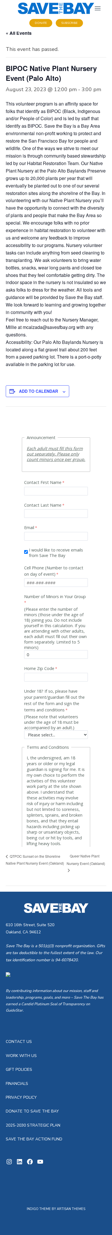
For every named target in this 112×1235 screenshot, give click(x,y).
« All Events (19, 33)
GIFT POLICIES (19, 1069)
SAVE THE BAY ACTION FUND (34, 1139)
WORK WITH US (21, 1055)
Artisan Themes (71, 1209)
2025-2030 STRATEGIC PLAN (33, 1125)
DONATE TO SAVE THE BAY (32, 1111)
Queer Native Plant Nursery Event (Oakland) (86, 859)
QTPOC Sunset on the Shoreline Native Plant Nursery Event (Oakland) (35, 860)
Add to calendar (38, 391)
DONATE (41, 23)
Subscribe (69, 23)
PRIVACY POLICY (21, 1097)
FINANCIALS (17, 1083)
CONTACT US (19, 1041)
